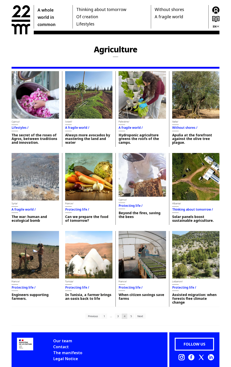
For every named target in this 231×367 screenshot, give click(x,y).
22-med (21, 19)
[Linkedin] (211, 357)
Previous (93, 316)
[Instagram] (181, 357)
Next (140, 316)
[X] (201, 357)
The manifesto (67, 352)
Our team (62, 340)
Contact (61, 346)
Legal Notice (65, 358)
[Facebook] (191, 357)
